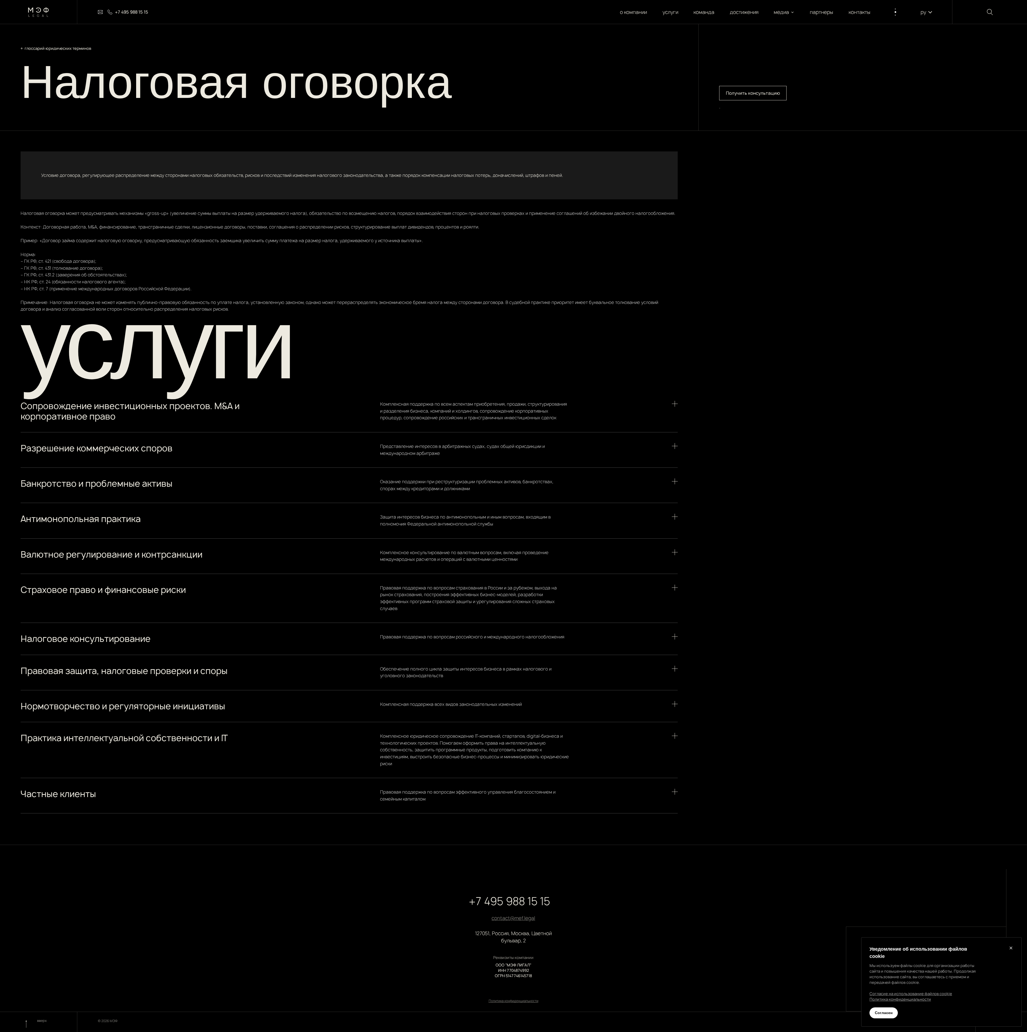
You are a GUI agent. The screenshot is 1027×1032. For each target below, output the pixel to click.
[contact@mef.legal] (100, 12)
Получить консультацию (753, 93)
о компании (633, 12)
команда (703, 12)
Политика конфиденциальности (513, 1001)
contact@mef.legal (513, 918)
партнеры (821, 12)
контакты (859, 12)
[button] (784, 12)
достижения (744, 12)
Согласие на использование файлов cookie (910, 993)
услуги (670, 12)
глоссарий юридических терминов (58, 48)
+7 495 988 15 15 (509, 901)
